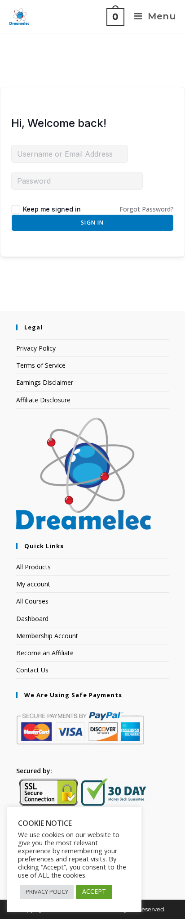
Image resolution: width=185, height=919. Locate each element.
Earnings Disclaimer (44, 382)
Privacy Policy (36, 348)
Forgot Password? (146, 209)
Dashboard (32, 618)
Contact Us (32, 670)
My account (33, 584)
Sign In (92, 222)
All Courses (32, 601)
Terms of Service (41, 365)
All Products (33, 567)
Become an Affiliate (45, 653)
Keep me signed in (52, 209)
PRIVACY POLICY (47, 891)
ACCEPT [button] (94, 891)
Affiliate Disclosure (43, 400)
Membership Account (47, 635)
